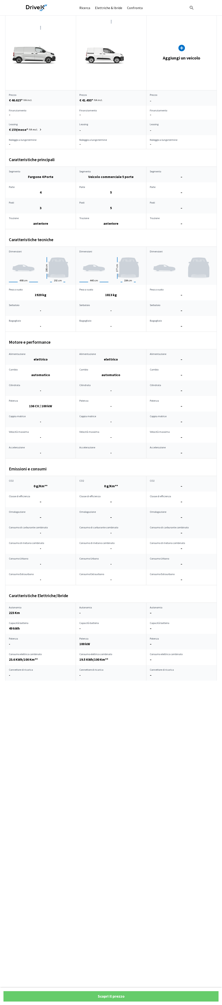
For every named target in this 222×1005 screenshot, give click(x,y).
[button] (25, 130)
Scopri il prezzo (111, 996)
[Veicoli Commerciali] (36, 7)
